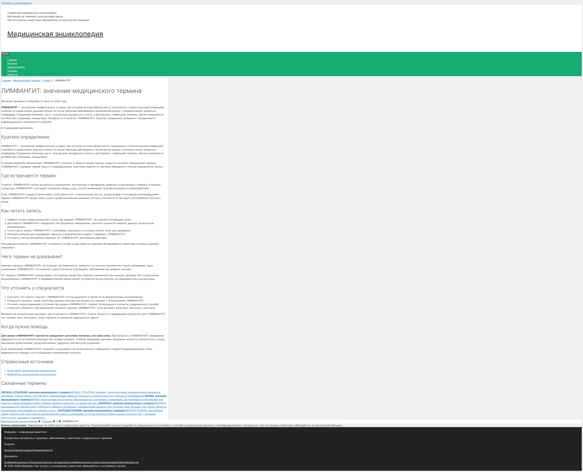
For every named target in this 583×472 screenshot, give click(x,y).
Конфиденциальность (17, 462)
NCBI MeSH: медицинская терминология (31, 370)
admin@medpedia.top (126, 462)
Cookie (71, 462)
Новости (12, 74)
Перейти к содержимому (16, 3)
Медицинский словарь (27, 80)
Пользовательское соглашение (48, 462)
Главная (12, 59)
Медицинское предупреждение (94, 462)
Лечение (12, 63)
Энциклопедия (16, 67)
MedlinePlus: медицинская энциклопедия (31, 374)
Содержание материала (18, 127)
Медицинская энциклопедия (55, 34)
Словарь (12, 70)
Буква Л (48, 80)
